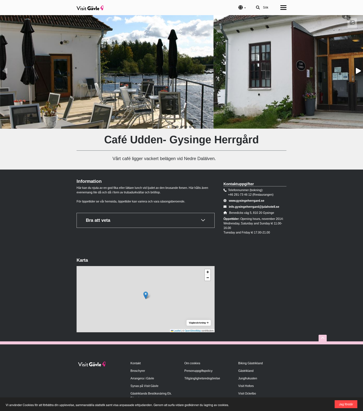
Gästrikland (246, 370)
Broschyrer (137, 370)
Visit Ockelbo (247, 393)
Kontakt (135, 363)
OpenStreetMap (193, 330)
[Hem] (90, 7)
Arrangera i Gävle (142, 378)
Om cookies (192, 363)
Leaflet (177, 330)
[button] (168, 126)
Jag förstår (346, 404)
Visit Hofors (246, 386)
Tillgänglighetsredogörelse (202, 378)
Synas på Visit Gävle (144, 386)
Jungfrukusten (247, 378)
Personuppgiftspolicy (198, 370)
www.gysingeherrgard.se (246, 200)
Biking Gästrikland (250, 363)
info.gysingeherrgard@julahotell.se (254, 206)
